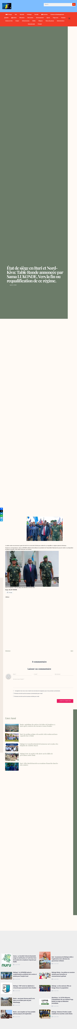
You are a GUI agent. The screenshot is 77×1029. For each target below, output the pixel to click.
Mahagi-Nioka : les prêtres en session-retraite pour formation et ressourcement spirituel (63, 974)
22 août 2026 (17, 964)
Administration (60, 21)
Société (36, 14)
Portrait (40, 24)
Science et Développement (57, 14)
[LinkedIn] (1, 513)
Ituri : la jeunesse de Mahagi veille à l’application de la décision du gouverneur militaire (62, 959)
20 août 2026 (17, 979)
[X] (1, 511)
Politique (29, 14)
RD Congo (9, 14)
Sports (48, 17)
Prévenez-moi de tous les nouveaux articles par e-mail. (26, 696)
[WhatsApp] (1, 515)
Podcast (63, 17)
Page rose (55, 17)
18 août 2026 (56, 1006)
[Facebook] (1, 509)
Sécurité (22, 14)
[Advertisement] (39, 614)
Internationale (31, 24)
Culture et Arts (9, 21)
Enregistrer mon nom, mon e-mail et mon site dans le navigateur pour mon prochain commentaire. (37, 690)
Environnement (40, 17)
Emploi (17, 21)
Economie (45, 14)
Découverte (30, 17)
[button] (69, 18)
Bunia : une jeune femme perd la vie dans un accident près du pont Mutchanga (24, 1000)
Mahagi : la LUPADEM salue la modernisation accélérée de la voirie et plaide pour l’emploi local (25, 974)
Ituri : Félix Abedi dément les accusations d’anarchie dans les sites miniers (39, 764)
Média (33, 21)
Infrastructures (25, 21)
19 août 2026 (17, 1005)
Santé (6, 17)
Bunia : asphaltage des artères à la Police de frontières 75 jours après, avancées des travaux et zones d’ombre (37, 725)
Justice (14, 17)
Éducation (21, 17)
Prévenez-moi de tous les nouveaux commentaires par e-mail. (28, 693)
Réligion (40, 21)
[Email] (1, 518)
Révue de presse (50, 21)
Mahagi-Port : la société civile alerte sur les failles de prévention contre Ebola (36, 754)
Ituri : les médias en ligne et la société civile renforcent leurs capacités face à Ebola (38, 735)
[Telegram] (1, 520)
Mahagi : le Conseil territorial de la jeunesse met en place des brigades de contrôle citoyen (39, 744)
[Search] (73, 4)
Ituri (16, 14)
